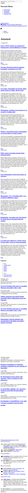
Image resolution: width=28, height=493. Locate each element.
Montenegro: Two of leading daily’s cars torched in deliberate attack (13, 196)
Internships (23, 474)
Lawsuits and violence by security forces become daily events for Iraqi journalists (13, 241)
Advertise (5, 474)
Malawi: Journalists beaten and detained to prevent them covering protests (14, 132)
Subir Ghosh (7, 9)
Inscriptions (6, 11)
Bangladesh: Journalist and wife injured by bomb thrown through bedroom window (13, 219)
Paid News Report (11, 24)
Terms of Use (12, 474)
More (2, 63)
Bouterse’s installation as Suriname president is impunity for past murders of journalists (14, 366)
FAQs (17, 474)
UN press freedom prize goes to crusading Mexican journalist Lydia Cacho (14, 287)
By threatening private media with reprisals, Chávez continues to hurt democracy (12, 378)
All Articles (19, 468)
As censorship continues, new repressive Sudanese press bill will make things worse (13, 390)
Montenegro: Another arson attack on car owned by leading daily (14, 111)
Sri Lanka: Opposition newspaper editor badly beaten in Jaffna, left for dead (13, 89)
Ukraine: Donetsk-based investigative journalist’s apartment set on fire (12, 68)
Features (20, 26)
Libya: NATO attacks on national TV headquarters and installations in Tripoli (13, 46)
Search (2, 1)
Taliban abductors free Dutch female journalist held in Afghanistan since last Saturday (13, 298)
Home (5, 31)
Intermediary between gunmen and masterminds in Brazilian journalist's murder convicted (12, 320)
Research (15, 26)
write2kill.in (7, 12)
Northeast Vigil (7, 14)
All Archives (11, 472)
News (23, 26)
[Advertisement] (14, 19)
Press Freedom (16, 471)
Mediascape (19, 24)
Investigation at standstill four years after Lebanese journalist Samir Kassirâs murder (14, 403)
